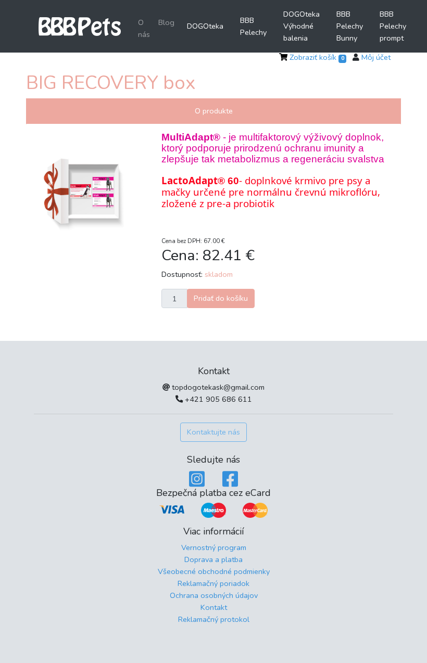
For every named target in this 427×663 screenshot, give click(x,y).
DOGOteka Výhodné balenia (301, 26)
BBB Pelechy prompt (393, 26)
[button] (49, 186)
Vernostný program (213, 547)
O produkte (214, 111)
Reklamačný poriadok (213, 583)
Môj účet (376, 57)
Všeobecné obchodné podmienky (214, 571)
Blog (166, 22)
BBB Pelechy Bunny (349, 26)
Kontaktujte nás (213, 432)
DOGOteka (205, 26)
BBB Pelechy (253, 26)
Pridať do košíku (221, 298)
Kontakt (213, 607)
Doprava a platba (213, 559)
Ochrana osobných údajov (214, 595)
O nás (144, 28)
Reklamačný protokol (213, 619)
